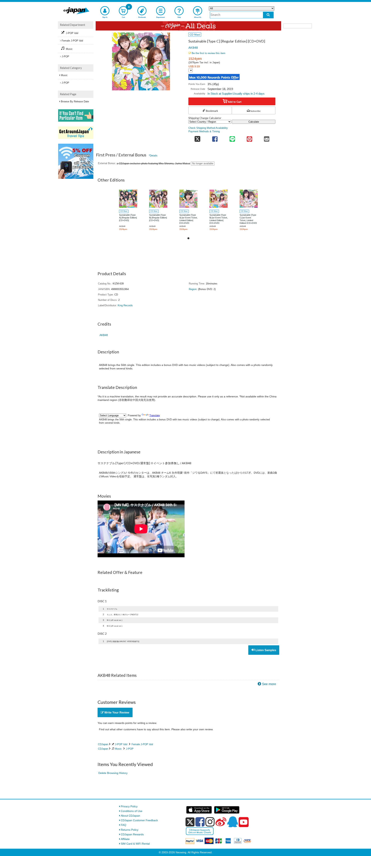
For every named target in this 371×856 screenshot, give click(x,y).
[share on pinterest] (249, 137)
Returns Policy (129, 829)
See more (269, 684)
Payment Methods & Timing (204, 131)
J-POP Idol (121, 744)
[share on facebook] (215, 137)
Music (118, 748)
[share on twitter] (197, 137)
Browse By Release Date (75, 101)
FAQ (123, 824)
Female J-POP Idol (142, 744)
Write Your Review (116, 712)
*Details (153, 155)
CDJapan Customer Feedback (139, 820)
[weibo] (220, 821)
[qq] (232, 821)
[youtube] (244, 822)
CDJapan (103, 744)
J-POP (130, 748)
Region (193, 289)
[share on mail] (266, 137)
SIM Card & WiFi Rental (135, 843)
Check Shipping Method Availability (208, 128)
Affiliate (125, 839)
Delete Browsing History (113, 773)
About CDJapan (130, 815)
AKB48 (193, 47)
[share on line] (232, 137)
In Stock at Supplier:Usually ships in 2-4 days (236, 93)
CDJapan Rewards (132, 834)
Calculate (253, 121)
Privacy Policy (129, 806)
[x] (190, 822)
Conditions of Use (131, 811)
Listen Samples (265, 650)
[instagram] (210, 821)
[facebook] (200, 821)
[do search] (268, 15)
